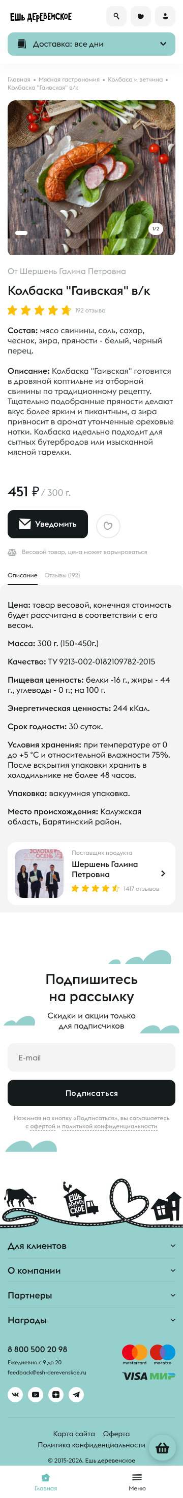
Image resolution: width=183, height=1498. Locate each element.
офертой (42, 1126)
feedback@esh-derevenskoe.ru (47, 1373)
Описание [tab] (23, 575)
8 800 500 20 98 (37, 1349)
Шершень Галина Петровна (73, 271)
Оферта (116, 1434)
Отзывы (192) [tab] (62, 575)
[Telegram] (76, 1394)
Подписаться (92, 1092)
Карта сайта (74, 1434)
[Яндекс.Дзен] (56, 1394)
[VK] (15, 1394)
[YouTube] (35, 1394)
